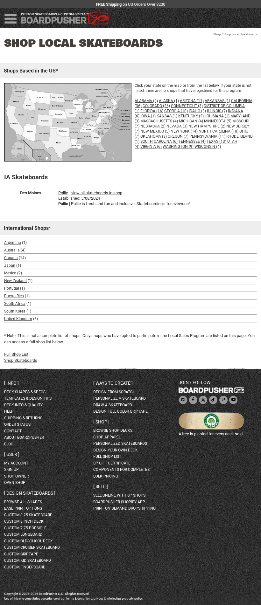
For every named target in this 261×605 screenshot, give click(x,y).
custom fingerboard (25, 567)
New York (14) (184, 131)
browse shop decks (112, 430)
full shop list (107, 456)
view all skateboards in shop (96, 192)
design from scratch (114, 392)
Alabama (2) (146, 101)
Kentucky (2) (191, 116)
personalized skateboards (120, 443)
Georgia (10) (176, 111)
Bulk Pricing (105, 476)
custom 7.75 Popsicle (25, 528)
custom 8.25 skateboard (28, 515)
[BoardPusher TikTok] (213, 400)
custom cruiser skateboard (32, 547)
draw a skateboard (112, 405)
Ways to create (112, 383)
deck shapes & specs (25, 392)
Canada (11, 258)
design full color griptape (120, 411)
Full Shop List (16, 354)
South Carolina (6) (159, 141)
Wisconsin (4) (207, 146)
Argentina (12, 242)
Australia (12, 250)
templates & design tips (28, 398)
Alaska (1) (169, 101)
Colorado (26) (156, 106)
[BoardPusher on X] (203, 400)
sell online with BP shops (119, 495)
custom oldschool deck (28, 541)
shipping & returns (23, 418)
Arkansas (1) (217, 101)
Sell (100, 486)
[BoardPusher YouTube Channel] (233, 400)
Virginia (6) (151, 146)
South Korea (14, 311)
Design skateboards (29, 493)
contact (13, 431)
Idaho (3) (197, 111)
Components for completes (121, 469)
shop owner (16, 476)
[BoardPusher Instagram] (183, 400)
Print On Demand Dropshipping (124, 508)
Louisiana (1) (217, 116)
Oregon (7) (178, 136)
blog (8, 444)
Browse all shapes (23, 502)
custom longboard (23, 534)
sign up (11, 469)
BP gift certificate (111, 463)
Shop (217, 34)
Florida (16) (151, 111)
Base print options (23, 508)
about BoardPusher (24, 437)
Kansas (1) (167, 116)
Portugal (11, 288)
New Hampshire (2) (206, 126)
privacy (98, 598)
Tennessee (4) (192, 141)
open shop (14, 482)
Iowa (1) (148, 116)
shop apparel (107, 437)
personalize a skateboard (119, 398)
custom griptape (21, 554)
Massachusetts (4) (159, 121)
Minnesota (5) (217, 121)
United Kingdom (18, 319)
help (9, 411)
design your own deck (115, 450)
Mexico (10, 273)
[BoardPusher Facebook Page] (193, 400)
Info (11, 383)
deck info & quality (23, 405)
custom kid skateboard (27, 560)
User (11, 454)
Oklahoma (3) (153, 136)
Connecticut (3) (187, 106)
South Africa (14, 303)
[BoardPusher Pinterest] (223, 400)
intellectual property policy (124, 598)
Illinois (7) (217, 111)
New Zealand (15, 280)
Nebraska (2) (153, 126)
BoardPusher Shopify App (119, 502)
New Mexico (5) (155, 131)
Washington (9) (178, 146)
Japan (9, 265)
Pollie (63, 192)
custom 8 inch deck (24, 521)
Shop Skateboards (20, 360)
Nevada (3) (176, 126)
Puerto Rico (14, 296)
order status (17, 424)
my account (16, 463)
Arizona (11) (192, 101)
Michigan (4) (191, 121)
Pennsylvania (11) (207, 136)
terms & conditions (79, 598)
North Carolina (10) (218, 131)
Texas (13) (216, 141)
